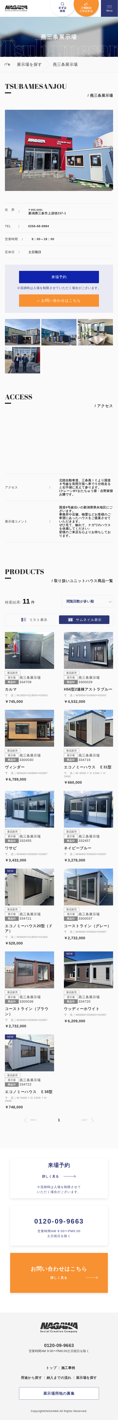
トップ (51, 1368)
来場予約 (59, 277)
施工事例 (68, 1368)
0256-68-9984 (38, 226)
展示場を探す (86, 1378)
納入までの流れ (59, 1378)
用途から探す (31, 1378)
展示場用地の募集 (59, 1393)
